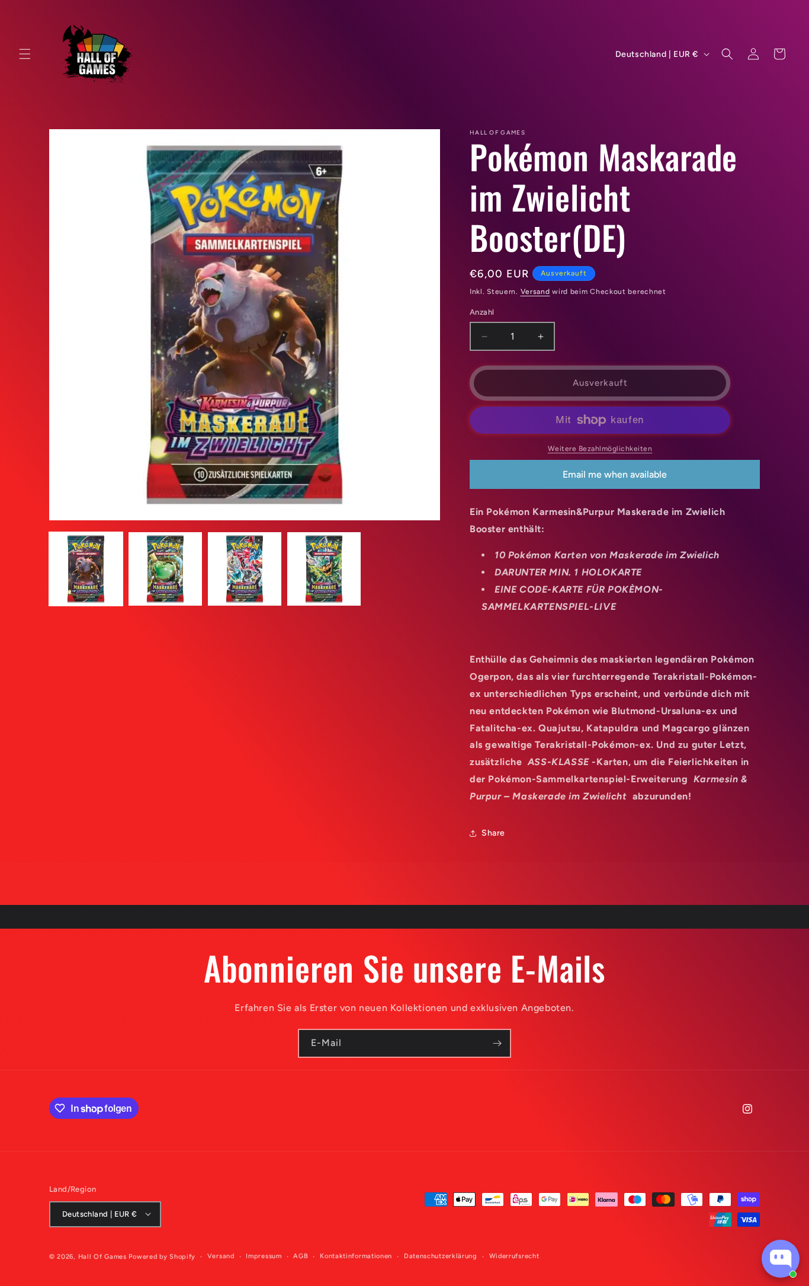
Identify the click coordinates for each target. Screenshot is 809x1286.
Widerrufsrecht (514, 1255)
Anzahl (482, 312)
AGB (300, 1255)
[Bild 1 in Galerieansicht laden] (86, 569)
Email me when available (615, 474)
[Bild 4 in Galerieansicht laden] (324, 569)
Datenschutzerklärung (440, 1255)
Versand (535, 291)
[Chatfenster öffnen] (781, 1259)
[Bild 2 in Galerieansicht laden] (165, 569)
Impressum (263, 1255)
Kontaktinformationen (356, 1255)
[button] (25, 54)
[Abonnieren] (497, 1043)
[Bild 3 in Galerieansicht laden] (244, 569)
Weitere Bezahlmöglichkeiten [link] (600, 448)
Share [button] (493, 833)
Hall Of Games (102, 1256)
